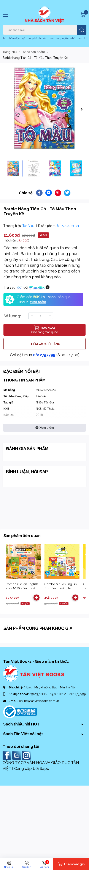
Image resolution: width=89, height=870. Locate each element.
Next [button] (81, 109)
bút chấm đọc (11, 38)
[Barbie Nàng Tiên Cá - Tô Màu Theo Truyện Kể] (44, 108)
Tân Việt (28, 225)
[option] (44, 108)
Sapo (44, 768)
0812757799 (44, 355)
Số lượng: (12, 316)
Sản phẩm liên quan (22, 535)
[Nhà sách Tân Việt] (44, 14)
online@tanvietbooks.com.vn (39, 701)
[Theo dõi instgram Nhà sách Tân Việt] (27, 755)
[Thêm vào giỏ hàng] (36, 598)
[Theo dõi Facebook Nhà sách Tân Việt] (7, 755)
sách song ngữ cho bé (62, 38)
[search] (81, 30)
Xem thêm (47, 427)
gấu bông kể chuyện (34, 38)
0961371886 (38, 694)
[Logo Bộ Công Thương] (20, 711)
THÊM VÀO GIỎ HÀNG (44, 344)
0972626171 (58, 694)
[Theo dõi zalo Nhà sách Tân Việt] (17, 755)
